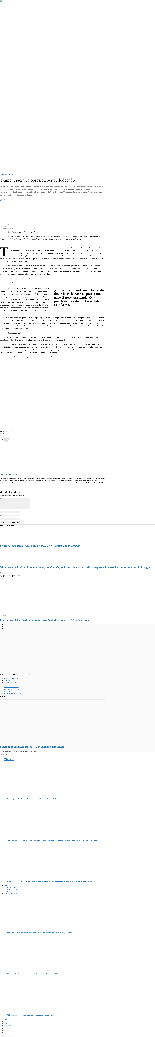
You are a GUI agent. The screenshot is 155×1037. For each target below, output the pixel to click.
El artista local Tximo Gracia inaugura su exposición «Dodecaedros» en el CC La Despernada (44, 620)
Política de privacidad (11, 682)
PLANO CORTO (4, 174)
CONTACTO (7, 685)
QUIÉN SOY (7, 680)
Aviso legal (7, 691)
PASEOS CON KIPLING (11, 893)
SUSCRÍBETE (8, 1019)
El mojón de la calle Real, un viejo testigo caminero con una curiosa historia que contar (39, 933)
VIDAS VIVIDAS (12, 889)
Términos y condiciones (11, 689)
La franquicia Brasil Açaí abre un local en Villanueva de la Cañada (40, 545)
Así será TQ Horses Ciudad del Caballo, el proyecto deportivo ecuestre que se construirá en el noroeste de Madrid (49, 881)
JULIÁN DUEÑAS (14, 224)
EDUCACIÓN (11, 891)
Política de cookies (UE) (11, 687)
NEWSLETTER (8, 1023)
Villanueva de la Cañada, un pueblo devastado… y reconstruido (30, 1015)
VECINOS (12, 174)
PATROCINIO (8, 1021)
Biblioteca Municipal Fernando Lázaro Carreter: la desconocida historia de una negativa (40, 974)
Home (5, 758)
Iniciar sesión (7, 1025)
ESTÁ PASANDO (9, 760)
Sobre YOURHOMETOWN (11, 678)
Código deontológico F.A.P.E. (13, 693)
